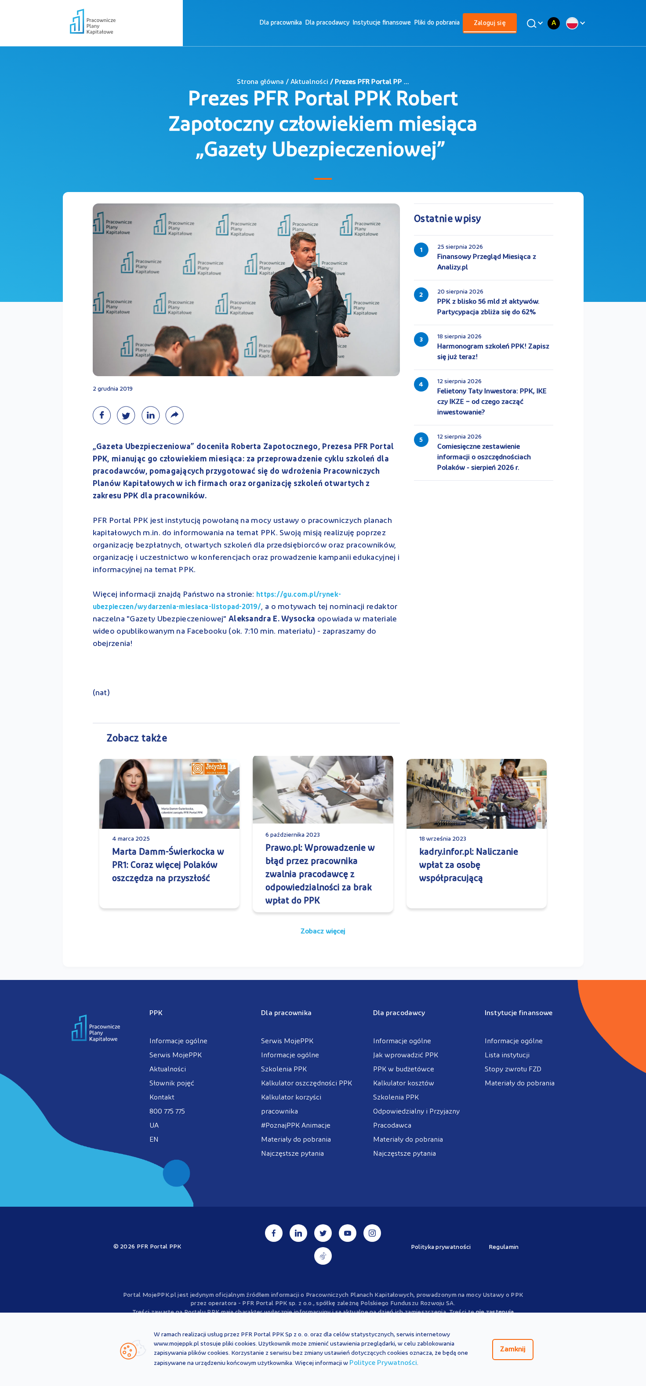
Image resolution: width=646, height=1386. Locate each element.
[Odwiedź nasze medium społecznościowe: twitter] (323, 1233)
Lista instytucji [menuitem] (507, 1055)
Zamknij (513, 1349)
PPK (156, 1013)
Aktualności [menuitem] (167, 1069)
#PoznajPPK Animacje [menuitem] (295, 1125)
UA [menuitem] (154, 1125)
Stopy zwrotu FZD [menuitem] (513, 1069)
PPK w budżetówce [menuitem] (403, 1069)
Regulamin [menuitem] (504, 1247)
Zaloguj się (490, 23)
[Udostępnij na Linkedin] (153, 415)
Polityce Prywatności (383, 1363)
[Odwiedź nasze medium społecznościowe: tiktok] (323, 1256)
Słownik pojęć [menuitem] (171, 1083)
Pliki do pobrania (437, 23)
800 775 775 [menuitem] (167, 1111)
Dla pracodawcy (327, 23)
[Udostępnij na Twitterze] (128, 415)
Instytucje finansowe (381, 23)
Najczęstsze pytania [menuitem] (292, 1153)
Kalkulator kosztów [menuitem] (403, 1083)
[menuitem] (280, 23)
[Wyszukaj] (533, 23)
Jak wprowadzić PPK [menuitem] (405, 1055)
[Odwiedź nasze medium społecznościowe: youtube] (347, 1233)
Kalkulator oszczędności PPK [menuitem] (306, 1083)
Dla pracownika (280, 23)
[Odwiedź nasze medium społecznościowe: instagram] (372, 1233)
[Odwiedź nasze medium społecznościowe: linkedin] (298, 1233)
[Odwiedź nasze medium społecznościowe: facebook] (274, 1233)
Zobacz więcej (323, 931)
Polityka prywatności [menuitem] (441, 1247)
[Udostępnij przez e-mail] (176, 415)
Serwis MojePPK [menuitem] (175, 1055)
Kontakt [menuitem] (161, 1097)
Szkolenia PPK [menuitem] (284, 1069)
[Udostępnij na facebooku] (104, 415)
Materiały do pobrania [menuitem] (296, 1139)
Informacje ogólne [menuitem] (178, 1041)
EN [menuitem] (154, 1139)
